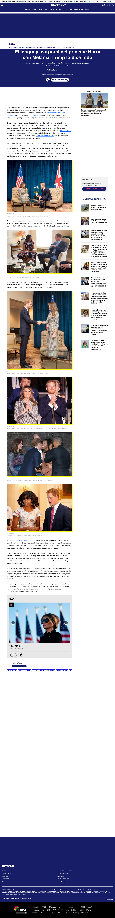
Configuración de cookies (65, 871)
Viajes (26, 47)
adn (83, 907)
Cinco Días (61, 910)
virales (41, 9)
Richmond (35, 912)
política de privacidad (64, 878)
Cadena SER (71, 907)
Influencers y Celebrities (36, 47)
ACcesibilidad (61, 881)
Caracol (89, 907)
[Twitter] (16, 655)
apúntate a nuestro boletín (94, 189)
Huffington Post (39, 910)
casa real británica (47, 670)
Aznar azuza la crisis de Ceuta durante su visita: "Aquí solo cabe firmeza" (99, 221)
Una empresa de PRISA (21, 908)
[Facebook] (12, 655)
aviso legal (61, 876)
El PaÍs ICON (61, 912)
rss (3, 881)
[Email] (20, 655)
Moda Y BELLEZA (66, 47)
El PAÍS (37, 907)
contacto (5, 876)
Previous (13, 623)
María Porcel (53, 70)
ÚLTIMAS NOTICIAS (84, 9)
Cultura (59, 47)
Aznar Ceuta (39, 1)
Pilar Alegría (57, 1)
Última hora (103, 5)
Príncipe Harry (62, 670)
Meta (76, 1)
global (34, 9)
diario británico (14, 540)
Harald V (105, 1)
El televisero (60, 9)
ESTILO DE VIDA (48, 47)
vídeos (52, 9)
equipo (4, 871)
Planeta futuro (81, 910)
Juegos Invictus (65, 131)
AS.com (76, 907)
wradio (54, 910)
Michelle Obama (24, 670)
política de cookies (63, 873)
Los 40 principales (45, 907)
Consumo (21, 47)
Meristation (85, 912)
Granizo (92, 1)
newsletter (5, 878)
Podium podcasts (53, 912)
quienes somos (6, 873)
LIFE (46, 9)
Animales (15, 47)
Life (12, 44)
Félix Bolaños (31, 1)
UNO (49, 910)
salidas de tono (52, 113)
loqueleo (77, 912)
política (27, 9)
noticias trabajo (72, 9)
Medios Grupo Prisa (21, 913)
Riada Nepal (12, 1)
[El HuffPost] (58, 5)
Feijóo (71, 1)
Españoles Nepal (21, 1)
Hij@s (54, 47)
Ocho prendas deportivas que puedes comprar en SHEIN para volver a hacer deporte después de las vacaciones (94, 112)
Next (66, 623)
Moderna (44, 912)
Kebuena (88, 910)
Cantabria (98, 1)
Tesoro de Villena (84, 1)
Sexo (73, 47)
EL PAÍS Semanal (75, 910)
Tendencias (12, 670)
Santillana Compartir (63, 907)
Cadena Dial (68, 910)
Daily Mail (23, 540)
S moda (68, 912)
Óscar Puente (65, 1)
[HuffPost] (8, 865)
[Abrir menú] (2, 5)
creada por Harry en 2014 (45, 136)
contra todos (37, 115)
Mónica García (48, 1)
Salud (10, 47)
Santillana (54, 907)
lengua (35, 670)
